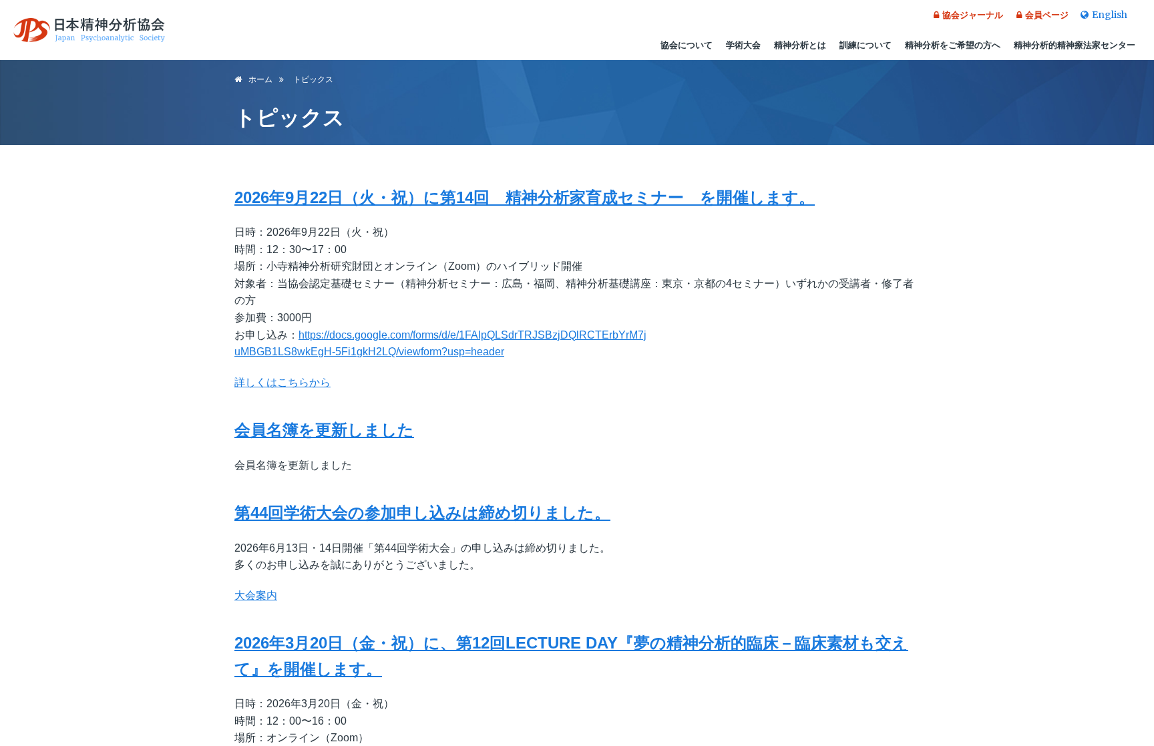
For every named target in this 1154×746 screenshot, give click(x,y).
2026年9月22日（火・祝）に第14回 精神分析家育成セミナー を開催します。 (524, 197)
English (1109, 15)
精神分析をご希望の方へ (952, 45)
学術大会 (743, 45)
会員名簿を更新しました (324, 430)
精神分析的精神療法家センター (1074, 45)
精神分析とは (800, 45)
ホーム (260, 79)
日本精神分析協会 (89, 30)
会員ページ (1047, 15)
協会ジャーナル (972, 15)
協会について (686, 45)
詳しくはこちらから (282, 382)
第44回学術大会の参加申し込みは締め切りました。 (422, 513)
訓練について (865, 45)
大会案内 (255, 595)
